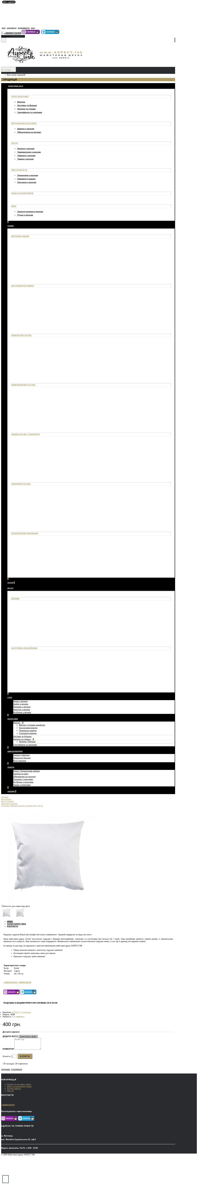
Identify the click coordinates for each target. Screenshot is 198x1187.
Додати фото (10, 1036)
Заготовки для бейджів (24, 648)
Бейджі (15, 598)
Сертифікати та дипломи (29, 112)
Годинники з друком (27, 175)
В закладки (9, 1064)
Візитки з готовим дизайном (32, 725)
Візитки (21, 102)
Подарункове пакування (24, 533)
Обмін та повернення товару (19, 1086)
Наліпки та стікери (26, 109)
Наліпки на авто (20, 774)
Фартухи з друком (21, 709)
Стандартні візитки (28, 733)
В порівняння (22, 1064)
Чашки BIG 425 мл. (21, 484)
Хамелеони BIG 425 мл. (23, 385)
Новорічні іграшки (26, 178)
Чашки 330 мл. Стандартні (25, 434)
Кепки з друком (20, 701)
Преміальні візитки (28, 730)
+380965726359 (24, 982)
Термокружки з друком (29, 152)
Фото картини (19, 760)
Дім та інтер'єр (19, 170)
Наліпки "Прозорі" (27, 741)
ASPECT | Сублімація (21, 1012)
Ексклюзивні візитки (28, 728)
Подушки (5, 1070)
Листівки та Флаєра (27, 105)
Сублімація (16, 1070)
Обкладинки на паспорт (29, 132)
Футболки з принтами (23, 782)
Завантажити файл (28, 1036)
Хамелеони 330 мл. (21, 335)
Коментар (8, 1049)
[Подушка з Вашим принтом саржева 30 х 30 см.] (48, 902)
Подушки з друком (26, 182)
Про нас (10, 1091)
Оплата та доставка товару (19, 1084)
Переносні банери (22, 758)
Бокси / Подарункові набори (26, 771)
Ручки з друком (25, 215)
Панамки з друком (21, 707)
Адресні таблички (21, 755)
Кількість (7, 1056)
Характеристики (16, 924)
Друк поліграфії (20, 96)
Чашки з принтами (22, 785)
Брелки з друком (25, 128)
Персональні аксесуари (23, 123)
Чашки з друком (25, 159)
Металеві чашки (20, 236)
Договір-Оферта (14, 1089)
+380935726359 (10, 982)
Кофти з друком (20, 704)
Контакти (12, 926)
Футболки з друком (22, 712)
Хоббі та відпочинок (22, 193)
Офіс (13, 206)
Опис (10, 921)
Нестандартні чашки (22, 285)
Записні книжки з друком (30, 211)
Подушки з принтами (23, 779)
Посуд (14, 143)
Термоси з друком (26, 155)
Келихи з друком (25, 148)
